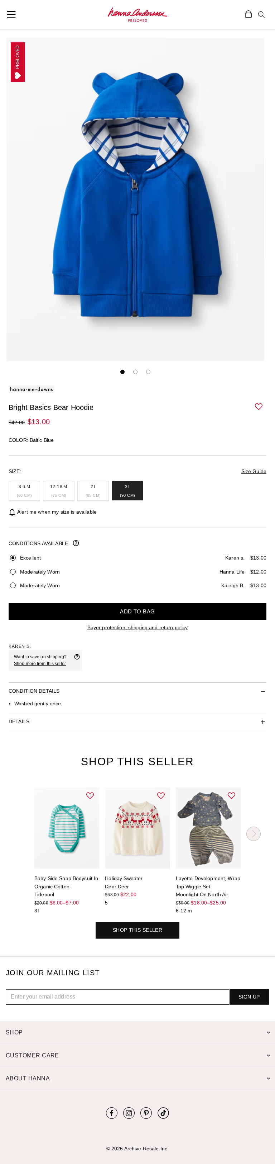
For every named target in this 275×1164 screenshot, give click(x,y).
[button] (259, 407)
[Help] (77, 660)
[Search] (261, 14)
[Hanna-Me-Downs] (137, 14)
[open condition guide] (75, 544)
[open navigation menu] (11, 14)
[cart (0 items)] (248, 13)
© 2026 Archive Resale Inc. (137, 1148)
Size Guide (253, 471)
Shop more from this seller (40, 663)
